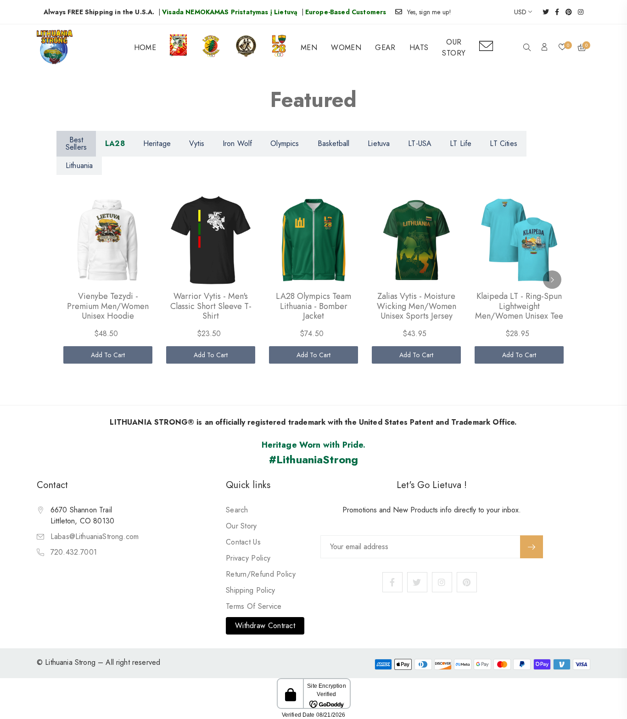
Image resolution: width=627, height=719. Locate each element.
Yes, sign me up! (429, 12)
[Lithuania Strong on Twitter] (543, 11)
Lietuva (379, 143)
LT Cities (503, 143)
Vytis (196, 143)
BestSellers (76, 143)
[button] (527, 48)
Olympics (284, 143)
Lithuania (79, 165)
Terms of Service (254, 606)
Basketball (334, 143)
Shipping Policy (250, 590)
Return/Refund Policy (261, 574)
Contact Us (243, 542)
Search (237, 510)
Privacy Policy (248, 558)
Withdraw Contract (265, 625)
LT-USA (419, 143)
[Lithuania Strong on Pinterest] (566, 11)
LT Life (460, 143)
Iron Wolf (237, 143)
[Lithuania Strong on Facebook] (554, 11)
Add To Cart (108, 355)
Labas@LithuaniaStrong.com (94, 536)
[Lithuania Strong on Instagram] (577, 11)
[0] (562, 47)
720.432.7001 (73, 552)
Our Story (241, 526)
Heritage (157, 143)
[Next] (552, 279)
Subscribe (531, 546)
